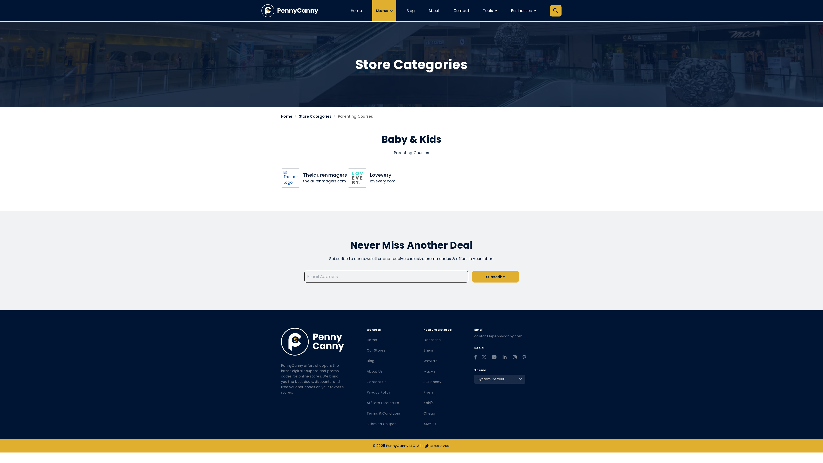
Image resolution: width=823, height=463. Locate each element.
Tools (491, 10)
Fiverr (429, 392)
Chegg (429, 413)
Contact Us (376, 381)
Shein (428, 350)
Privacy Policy (379, 392)
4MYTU (430, 423)
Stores (385, 10)
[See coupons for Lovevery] (357, 178)
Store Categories (315, 116)
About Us (374, 371)
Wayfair (430, 360)
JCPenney (432, 381)
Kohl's (429, 402)
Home (356, 10)
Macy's (430, 371)
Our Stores (376, 350)
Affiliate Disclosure (383, 402)
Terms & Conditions (384, 413)
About (434, 10)
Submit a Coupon (382, 423)
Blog (411, 10)
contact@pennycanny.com (498, 336)
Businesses (525, 10)
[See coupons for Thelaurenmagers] (290, 178)
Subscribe (495, 277)
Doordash (432, 339)
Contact (461, 10)
